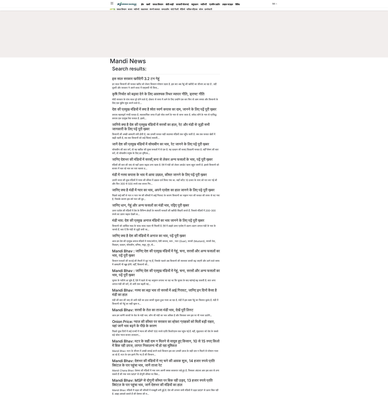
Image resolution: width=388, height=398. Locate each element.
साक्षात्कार (144, 9)
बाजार (130, 9)
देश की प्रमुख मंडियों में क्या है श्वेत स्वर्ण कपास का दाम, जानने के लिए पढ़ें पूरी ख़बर (164, 109)
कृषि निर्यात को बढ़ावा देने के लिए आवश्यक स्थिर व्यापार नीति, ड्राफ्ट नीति (158, 94)
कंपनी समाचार (155, 9)
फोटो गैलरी (175, 9)
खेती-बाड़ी (170, 4)
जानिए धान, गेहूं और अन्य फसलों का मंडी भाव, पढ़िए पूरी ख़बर (150, 205)
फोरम (201, 9)
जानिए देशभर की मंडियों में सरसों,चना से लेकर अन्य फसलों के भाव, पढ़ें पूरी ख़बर (162, 159)
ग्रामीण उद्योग (214, 4)
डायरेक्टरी (208, 9)
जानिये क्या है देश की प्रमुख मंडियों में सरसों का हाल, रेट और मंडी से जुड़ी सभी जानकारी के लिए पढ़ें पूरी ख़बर (161, 126)
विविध (237, 4)
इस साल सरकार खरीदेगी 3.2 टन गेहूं (135, 78)
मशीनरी (204, 4)
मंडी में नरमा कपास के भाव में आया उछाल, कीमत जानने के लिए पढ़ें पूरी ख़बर (159, 174)
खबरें (148, 4)
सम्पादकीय (165, 9)
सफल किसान (158, 4)
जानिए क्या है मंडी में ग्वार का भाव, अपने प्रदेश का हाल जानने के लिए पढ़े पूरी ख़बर (163, 190)
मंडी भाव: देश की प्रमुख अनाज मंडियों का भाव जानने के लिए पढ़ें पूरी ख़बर (158, 220)
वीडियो (182, 9)
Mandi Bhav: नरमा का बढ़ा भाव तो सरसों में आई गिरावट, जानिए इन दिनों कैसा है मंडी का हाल (164, 292)
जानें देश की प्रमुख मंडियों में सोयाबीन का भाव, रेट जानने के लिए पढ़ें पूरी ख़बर (160, 144)
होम (142, 4)
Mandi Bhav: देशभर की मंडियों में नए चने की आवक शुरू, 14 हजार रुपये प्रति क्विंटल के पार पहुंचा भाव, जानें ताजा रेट (163, 363)
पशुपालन (194, 4)
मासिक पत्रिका (192, 9)
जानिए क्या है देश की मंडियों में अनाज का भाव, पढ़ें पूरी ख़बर (149, 236)
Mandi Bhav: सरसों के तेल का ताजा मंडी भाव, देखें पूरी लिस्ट (152, 310)
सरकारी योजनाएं (182, 4)
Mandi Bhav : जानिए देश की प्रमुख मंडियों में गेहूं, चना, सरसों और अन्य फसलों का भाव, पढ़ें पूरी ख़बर (166, 253)
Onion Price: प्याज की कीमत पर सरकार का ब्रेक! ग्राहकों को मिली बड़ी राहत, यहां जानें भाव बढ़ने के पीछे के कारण (163, 323)
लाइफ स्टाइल (227, 4)
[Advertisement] (194, 35)
